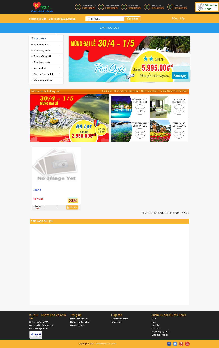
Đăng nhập (178, 18)
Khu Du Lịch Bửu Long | (126, 91)
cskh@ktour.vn (41, 328)
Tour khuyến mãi (42, 44)
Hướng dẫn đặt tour (78, 319)
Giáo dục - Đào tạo (160, 335)
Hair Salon (156, 328)
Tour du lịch (40, 38)
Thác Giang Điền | (150, 91)
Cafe (154, 319)
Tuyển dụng (116, 322)
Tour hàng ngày (42, 62)
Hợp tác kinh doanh (119, 319)
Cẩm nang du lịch (43, 80)
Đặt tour (73, 207)
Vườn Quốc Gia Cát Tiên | (174, 91)
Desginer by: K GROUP (106, 344)
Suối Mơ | (107, 91)
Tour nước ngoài (42, 56)
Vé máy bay (40, 68)
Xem (73, 200)
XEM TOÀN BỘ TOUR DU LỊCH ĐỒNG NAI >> (165, 213)
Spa (154, 322)
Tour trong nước (42, 50)
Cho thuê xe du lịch (44, 74)
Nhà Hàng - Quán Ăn (161, 332)
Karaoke (155, 325)
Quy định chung (77, 325)
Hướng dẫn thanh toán (80, 322)
